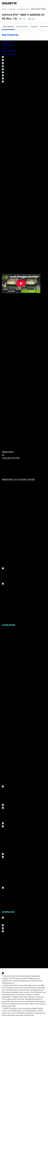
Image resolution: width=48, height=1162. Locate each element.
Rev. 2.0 (31, 18)
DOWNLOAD (8, 912)
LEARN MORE (8, 625)
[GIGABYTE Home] (9, 3)
